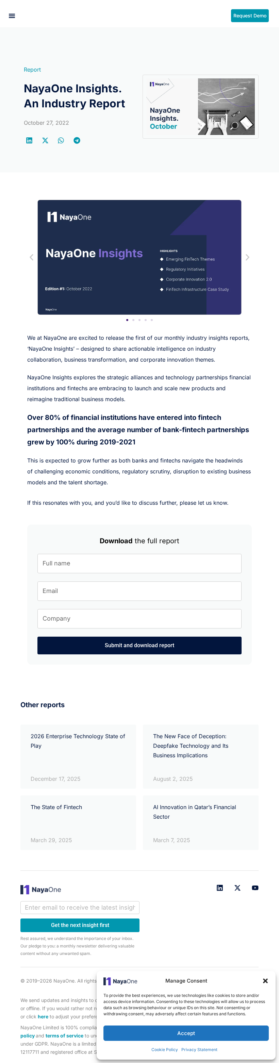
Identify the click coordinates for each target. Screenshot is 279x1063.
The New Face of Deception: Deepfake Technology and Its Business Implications (190, 746)
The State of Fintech (56, 807)
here (43, 1016)
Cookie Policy (164, 1049)
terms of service (64, 1035)
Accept (186, 1033)
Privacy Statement (199, 1049)
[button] (265, 980)
